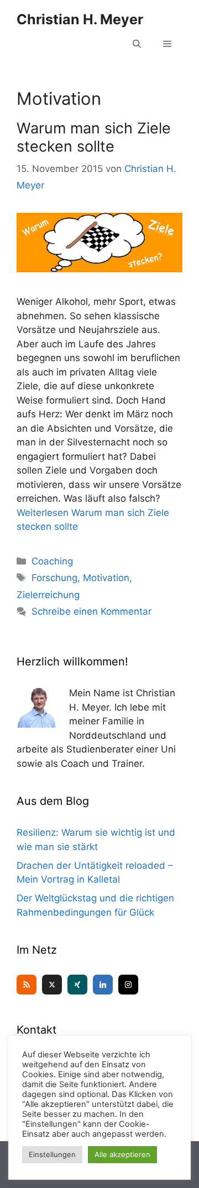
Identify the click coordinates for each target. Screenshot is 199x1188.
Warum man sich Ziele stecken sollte (94, 137)
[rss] (26, 985)
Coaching (52, 561)
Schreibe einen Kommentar (91, 611)
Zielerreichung (48, 594)
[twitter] (52, 985)
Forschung (54, 577)
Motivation (106, 577)
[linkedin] (103, 985)
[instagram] (128, 985)
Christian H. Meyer (80, 19)
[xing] (77, 985)
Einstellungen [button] (52, 1154)
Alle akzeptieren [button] (122, 1154)
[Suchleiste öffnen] (137, 44)
